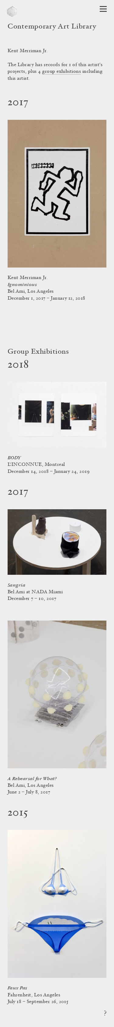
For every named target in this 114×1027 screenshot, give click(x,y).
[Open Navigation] (103, 9)
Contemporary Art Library (52, 27)
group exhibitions (61, 71)
